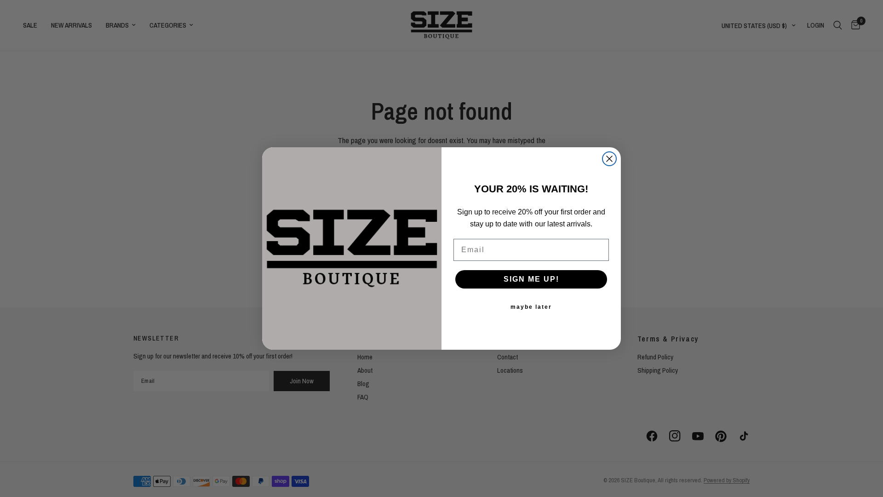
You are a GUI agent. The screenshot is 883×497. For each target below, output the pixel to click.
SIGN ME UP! (531, 279)
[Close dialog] (609, 159)
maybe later (531, 307)
